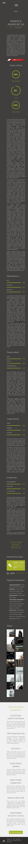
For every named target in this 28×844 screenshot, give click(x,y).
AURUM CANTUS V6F (15, 798)
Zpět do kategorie (17, 832)
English (16, 11)
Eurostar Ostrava (18, 562)
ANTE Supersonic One (16, 733)
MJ (12, 27)
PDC (11, 841)
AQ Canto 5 (15, 748)
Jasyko (15, 567)
